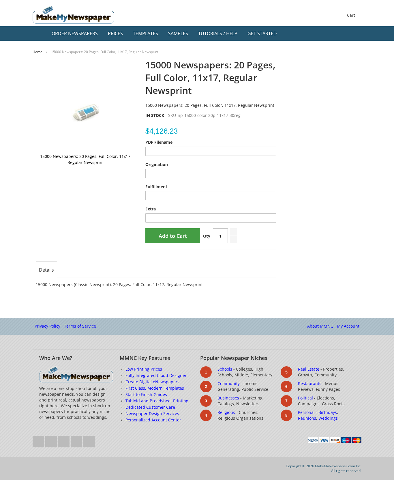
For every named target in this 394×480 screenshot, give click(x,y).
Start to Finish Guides (146, 394)
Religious (226, 412)
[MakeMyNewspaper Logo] (73, 15)
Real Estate (308, 369)
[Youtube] (64, 440)
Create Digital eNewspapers (152, 381)
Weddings (328, 418)
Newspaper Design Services (152, 413)
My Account (348, 326)
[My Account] (344, 33)
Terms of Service (80, 326)
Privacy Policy (47, 326)
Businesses (228, 398)
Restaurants (309, 383)
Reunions (307, 418)
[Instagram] (77, 440)
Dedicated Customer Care (150, 407)
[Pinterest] (89, 440)
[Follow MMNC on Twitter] (39, 440)
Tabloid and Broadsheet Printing (156, 401)
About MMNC (320, 326)
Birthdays (327, 412)
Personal (306, 412)
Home (37, 51)
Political (305, 398)
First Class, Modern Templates (154, 388)
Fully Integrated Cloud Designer (156, 375)
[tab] (46, 269)
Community (228, 383)
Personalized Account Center (153, 420)
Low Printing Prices (143, 369)
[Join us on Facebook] (51, 440)
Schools (224, 369)
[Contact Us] (355, 33)
